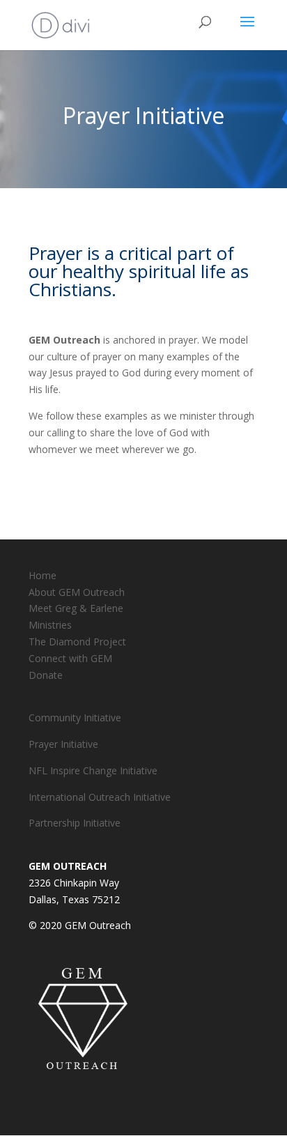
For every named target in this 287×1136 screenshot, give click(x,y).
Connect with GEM (70, 658)
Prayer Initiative (63, 744)
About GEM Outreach (77, 592)
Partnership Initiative (75, 822)
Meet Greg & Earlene (76, 608)
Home (42, 575)
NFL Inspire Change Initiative (93, 770)
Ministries (50, 624)
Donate (46, 675)
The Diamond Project (77, 641)
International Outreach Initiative (100, 797)
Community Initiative (75, 717)
